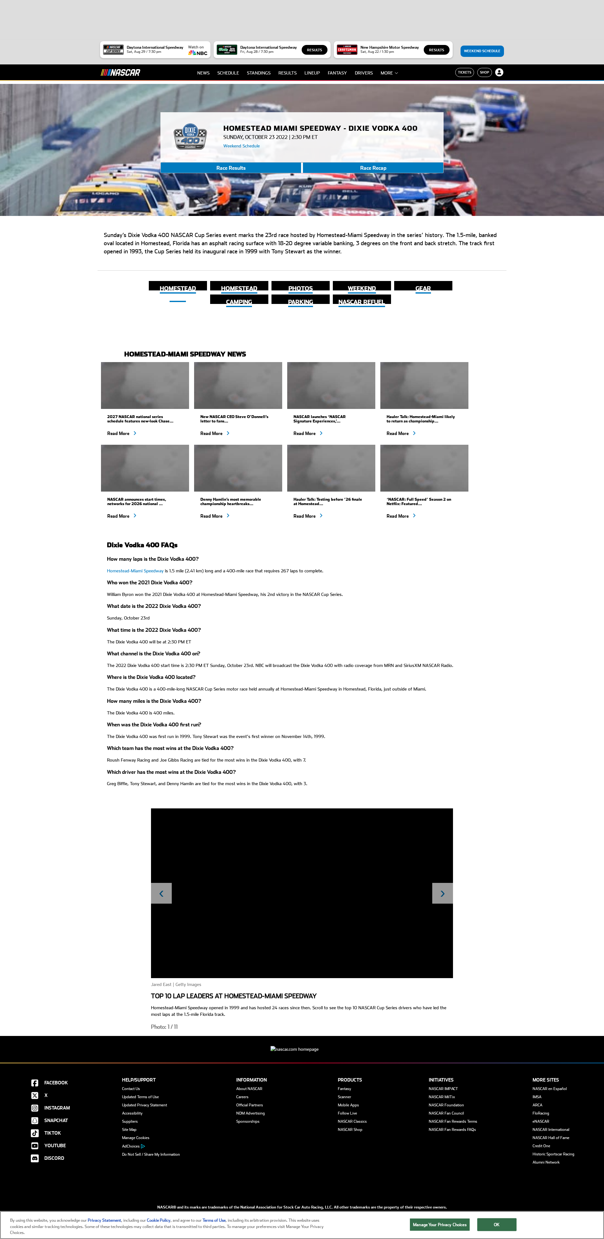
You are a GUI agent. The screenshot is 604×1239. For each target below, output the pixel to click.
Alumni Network (546, 1162)
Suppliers (130, 1121)
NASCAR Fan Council (446, 1113)
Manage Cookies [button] (135, 1138)
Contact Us (131, 1089)
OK (497, 1224)
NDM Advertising (250, 1113)
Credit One (541, 1146)
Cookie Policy (159, 1220)
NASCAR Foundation (446, 1105)
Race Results (231, 168)
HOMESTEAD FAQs (239, 292)
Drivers (364, 73)
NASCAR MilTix (442, 1097)
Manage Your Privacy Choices (440, 1224)
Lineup (312, 73)
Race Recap (373, 168)
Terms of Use (214, 1220)
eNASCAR (541, 1121)
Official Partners (249, 1105)
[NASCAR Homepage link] (302, 1044)
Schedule (228, 73)
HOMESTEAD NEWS (178, 292)
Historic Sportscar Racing (553, 1154)
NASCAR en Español (550, 1089)
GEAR (423, 288)
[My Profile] (499, 72)
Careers (242, 1097)
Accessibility (132, 1113)
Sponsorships (248, 1121)
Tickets (464, 72)
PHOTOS (300, 288)
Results (314, 50)
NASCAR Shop (350, 1129)
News (203, 73)
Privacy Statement (104, 1220)
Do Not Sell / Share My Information (151, 1154)
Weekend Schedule (482, 51)
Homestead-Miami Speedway (135, 570)
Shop (484, 72)
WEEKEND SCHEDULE (362, 292)
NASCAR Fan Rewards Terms (453, 1121)
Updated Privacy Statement (144, 1105)
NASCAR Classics (352, 1121)
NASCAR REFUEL (361, 302)
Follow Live (347, 1113)
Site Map (129, 1129)
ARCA (537, 1105)
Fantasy (337, 73)
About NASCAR (249, 1089)
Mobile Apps (348, 1105)
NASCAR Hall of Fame (551, 1138)
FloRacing (541, 1113)
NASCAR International (551, 1129)
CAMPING (239, 302)
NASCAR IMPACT (443, 1089)
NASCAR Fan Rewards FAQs (452, 1129)
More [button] (387, 72)
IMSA (537, 1097)
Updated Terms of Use (140, 1097)
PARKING (300, 302)
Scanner (344, 1097)
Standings (259, 73)
